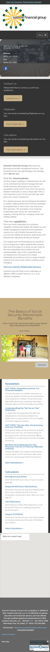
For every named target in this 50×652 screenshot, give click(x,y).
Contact (11, 634)
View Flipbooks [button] (14, 124)
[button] (42, 35)
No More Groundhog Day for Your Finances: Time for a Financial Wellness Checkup (24, 447)
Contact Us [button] (11, 98)
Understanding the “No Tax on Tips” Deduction (22, 409)
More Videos (25, 331)
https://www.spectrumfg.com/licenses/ (30, 628)
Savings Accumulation (16, 477)
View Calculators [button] (14, 150)
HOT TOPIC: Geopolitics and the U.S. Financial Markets (22, 389)
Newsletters (12, 383)
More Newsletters (14, 463)
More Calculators (14, 528)
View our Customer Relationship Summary (22, 267)
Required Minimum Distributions (21, 486)
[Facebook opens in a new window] (5, 68)
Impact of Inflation (14, 514)
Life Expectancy (12, 502)
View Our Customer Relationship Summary (24, 2)
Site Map (5, 642)
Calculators (12, 472)
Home (4, 634)
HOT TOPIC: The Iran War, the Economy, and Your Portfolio (24, 426)
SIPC (31, 621)
